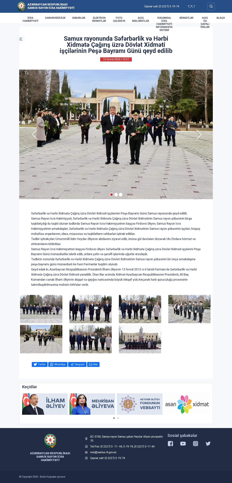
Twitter (42, 364)
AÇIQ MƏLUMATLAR (140, 19)
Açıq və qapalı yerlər (205, 22)
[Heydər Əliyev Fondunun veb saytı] (92, 404)
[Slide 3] (120, 194)
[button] (114, 418)
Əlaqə (220, 17)
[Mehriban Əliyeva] (45, 404)
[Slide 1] (111, 194)
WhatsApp (60, 364)
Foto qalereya (119, 19)
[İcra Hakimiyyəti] (21, 6)
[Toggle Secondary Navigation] (21, 39)
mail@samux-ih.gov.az (103, 452)
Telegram (79, 364)
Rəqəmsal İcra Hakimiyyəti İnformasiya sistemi (164, 24)
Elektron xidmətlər (99, 19)
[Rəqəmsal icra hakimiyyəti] (187, 404)
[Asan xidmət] (140, 404)
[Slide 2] (116, 194)
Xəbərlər (78, 17)
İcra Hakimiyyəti (30, 19)
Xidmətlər (186, 17)
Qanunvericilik (55, 17)
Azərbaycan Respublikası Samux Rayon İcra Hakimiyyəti (51, 6)
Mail (95, 364)
